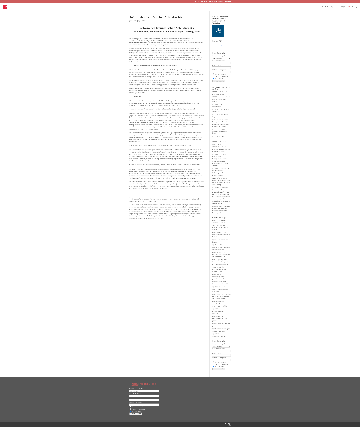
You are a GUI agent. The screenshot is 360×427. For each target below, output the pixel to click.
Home (317, 7)
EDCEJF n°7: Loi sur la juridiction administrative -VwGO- (220, 131)
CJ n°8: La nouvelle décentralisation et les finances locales (219, 269)
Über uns (203, 1)
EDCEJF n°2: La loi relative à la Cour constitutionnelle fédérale (221, 99)
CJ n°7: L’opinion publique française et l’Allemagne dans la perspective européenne (221, 262)
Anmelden (228, 1)
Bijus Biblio (325, 7)
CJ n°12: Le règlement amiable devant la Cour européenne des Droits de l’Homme (221, 296)
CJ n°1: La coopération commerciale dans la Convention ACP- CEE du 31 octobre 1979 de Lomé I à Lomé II (220, 225)
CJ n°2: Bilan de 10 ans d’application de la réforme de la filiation (221, 234)
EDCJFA (343, 7)
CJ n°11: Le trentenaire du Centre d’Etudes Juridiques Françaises (220, 289)
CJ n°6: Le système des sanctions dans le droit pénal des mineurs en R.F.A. (221, 254)
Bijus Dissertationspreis (215, 1)
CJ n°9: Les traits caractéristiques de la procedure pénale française (220, 276)
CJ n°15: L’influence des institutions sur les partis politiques (219, 318)
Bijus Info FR (142, 21)
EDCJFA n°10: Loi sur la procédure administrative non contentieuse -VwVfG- (221, 149)
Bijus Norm (335, 7)
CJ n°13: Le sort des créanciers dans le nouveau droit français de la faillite (220, 304)
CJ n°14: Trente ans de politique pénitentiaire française (219, 311)
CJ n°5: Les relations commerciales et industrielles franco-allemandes (221, 247)
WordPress (161, 424)
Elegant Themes (142, 424)
